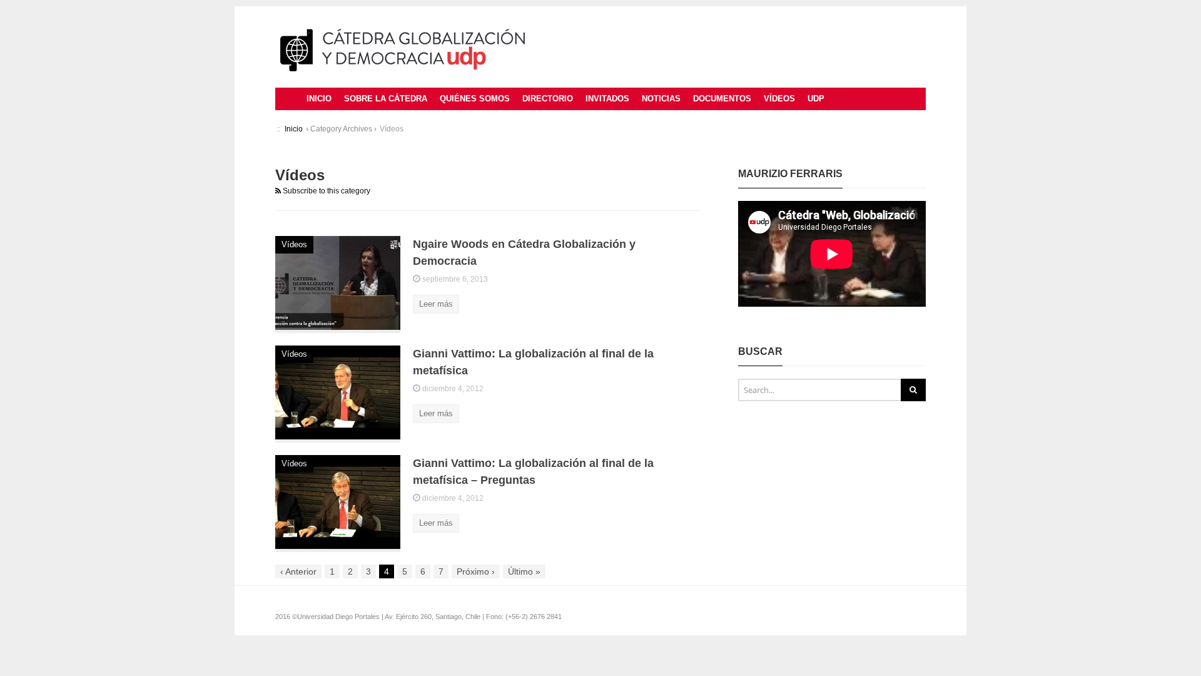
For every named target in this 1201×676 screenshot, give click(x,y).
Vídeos (779, 98)
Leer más (436, 304)
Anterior (298, 571)
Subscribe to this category (325, 191)
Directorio (547, 98)
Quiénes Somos (475, 98)
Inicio (319, 98)
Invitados (607, 98)
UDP (816, 98)
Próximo (476, 571)
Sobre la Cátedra (385, 98)
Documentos (722, 98)
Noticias (661, 98)
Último (524, 571)
